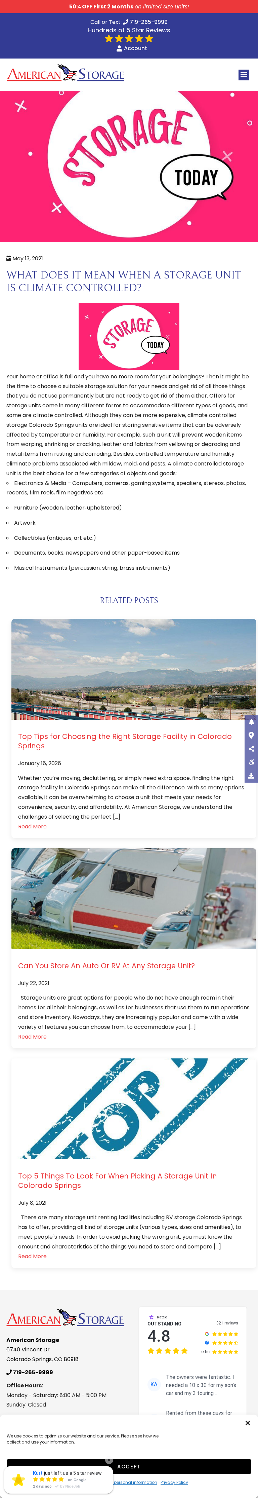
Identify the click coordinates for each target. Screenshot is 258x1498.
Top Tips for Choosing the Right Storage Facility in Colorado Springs (125, 741)
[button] (248, 1423)
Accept (129, 1466)
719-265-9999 (148, 22)
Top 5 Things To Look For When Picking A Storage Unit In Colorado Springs (117, 1180)
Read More (32, 826)
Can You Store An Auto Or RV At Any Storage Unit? (106, 966)
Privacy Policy (174, 1482)
